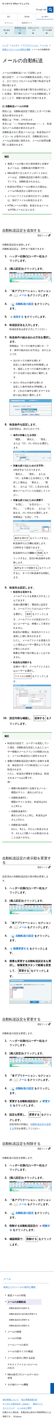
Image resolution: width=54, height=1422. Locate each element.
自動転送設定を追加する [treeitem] (19, 1308)
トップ (5, 45)
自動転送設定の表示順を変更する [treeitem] (23, 1314)
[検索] (50, 10)
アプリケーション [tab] (20, 29)
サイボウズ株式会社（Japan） (16, 1404)
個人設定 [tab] (7, 30)
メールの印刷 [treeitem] (14, 1338)
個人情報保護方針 (29, 1399)
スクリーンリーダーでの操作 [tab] (47, 29)
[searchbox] (25, 10)
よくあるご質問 (24, 1408)
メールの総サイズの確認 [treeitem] (20, 1351)
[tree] (26, 1340)
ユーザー (16, 45)
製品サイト (38, 1404)
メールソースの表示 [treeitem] (17, 1345)
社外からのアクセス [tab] (33, 29)
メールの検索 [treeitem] (14, 1331)
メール (45, 45)
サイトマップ (9, 1408)
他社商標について (11, 1399)
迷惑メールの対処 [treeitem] (16, 1295)
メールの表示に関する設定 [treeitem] (21, 1358)
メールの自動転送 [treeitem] (16, 1302)
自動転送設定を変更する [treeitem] (19, 1320)
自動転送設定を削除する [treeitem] (19, 1326)
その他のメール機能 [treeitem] (17, 1384)
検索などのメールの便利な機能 (16, 49)
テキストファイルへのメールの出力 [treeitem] (22, 1366)
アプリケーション (31, 45)
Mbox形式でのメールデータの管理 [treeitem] (22, 1376)
